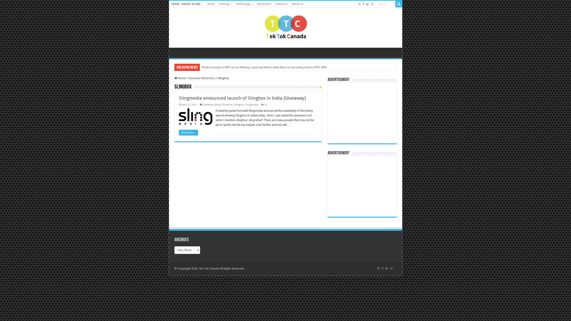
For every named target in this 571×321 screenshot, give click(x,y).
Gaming (224, 4)
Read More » (188, 132)
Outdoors (281, 4)
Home (211, 4)
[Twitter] (367, 4)
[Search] (398, 4)
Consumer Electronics (201, 78)
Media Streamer (224, 104)
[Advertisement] (358, 112)
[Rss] (359, 4)
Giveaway (208, 104)
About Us (297, 4)
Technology (243, 4)
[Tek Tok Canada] (285, 26)
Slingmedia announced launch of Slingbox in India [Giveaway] (242, 98)
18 (265, 104)
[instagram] (372, 4)
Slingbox (239, 104)
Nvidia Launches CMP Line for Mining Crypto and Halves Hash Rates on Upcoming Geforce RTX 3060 (264, 67)
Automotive (264, 4)
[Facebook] (363, 4)
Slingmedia (251, 104)
